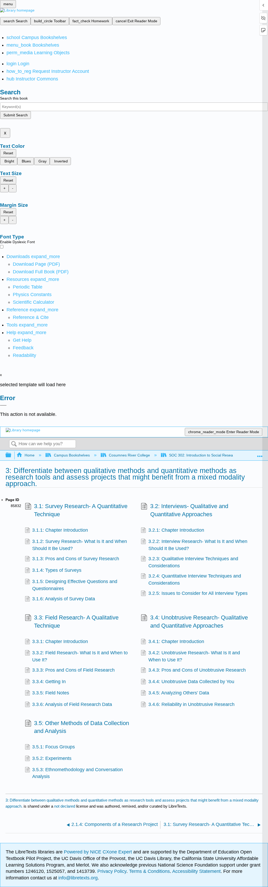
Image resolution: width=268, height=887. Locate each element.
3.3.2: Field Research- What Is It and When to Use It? (80, 656)
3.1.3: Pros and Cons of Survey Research (75, 558)
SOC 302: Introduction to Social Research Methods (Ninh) (217, 455)
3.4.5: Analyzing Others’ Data (178, 692)
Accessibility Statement (196, 871)
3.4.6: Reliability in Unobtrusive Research (191, 704)
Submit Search (15, 115)
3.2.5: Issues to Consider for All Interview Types (198, 593)
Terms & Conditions (149, 871)
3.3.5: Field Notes (50, 692)
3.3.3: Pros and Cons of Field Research (73, 670)
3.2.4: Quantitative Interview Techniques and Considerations (194, 579)
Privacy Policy (111, 871)
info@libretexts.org (77, 877)
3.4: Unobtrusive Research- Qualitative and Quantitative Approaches (199, 621)
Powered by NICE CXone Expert (98, 852)
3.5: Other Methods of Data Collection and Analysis (81, 727)
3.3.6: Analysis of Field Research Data (72, 704)
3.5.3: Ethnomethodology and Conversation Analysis (77, 773)
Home (30, 455)
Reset (8, 153)
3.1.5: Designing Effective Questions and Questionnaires (74, 585)
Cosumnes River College (129, 455)
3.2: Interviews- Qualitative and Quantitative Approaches (189, 510)
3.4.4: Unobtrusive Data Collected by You (191, 681)
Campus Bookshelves (72, 455)
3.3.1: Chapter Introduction (60, 641)
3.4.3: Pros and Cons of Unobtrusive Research (197, 670)
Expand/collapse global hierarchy (11, 455)
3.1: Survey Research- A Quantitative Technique (80, 510)
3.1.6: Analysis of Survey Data (63, 598)
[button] (23, 347)
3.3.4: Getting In (49, 681)
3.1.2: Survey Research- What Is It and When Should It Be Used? (79, 545)
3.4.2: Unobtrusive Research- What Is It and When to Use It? (194, 656)
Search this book (14, 98)
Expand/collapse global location (260, 453)
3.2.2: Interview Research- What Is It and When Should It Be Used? (197, 545)
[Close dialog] (3, 405)
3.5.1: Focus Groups (53, 746)
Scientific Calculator (33, 302)
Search (14, 444)
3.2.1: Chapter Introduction (176, 530)
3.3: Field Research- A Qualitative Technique (76, 621)
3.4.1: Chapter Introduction (176, 641)
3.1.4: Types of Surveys (56, 570)
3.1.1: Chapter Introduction (60, 530)
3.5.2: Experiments (51, 758)
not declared (65, 806)
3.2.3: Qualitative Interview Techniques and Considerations (193, 562)
